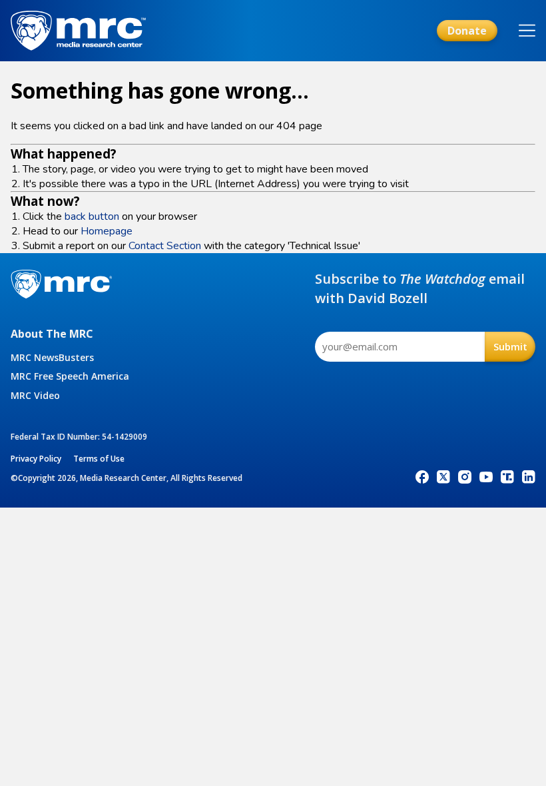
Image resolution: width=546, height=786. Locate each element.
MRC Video (35, 395)
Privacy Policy (36, 458)
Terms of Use (99, 458)
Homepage (107, 231)
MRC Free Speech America (70, 376)
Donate (467, 30)
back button (92, 216)
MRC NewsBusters (52, 357)
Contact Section (165, 245)
